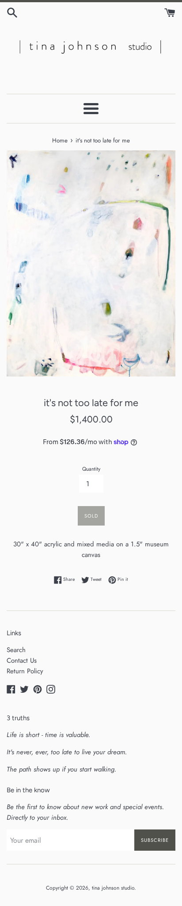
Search (16, 650)
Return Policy (25, 671)
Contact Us (22, 660)
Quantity (91, 469)
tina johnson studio (113, 888)
